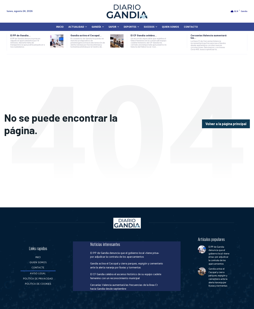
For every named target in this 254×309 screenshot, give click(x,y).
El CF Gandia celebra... (144, 35)
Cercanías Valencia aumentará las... (209, 36)
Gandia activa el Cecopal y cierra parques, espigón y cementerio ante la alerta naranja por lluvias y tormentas (126, 265)
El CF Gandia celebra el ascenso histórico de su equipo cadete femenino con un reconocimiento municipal (125, 276)
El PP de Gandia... (20, 35)
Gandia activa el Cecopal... (86, 35)
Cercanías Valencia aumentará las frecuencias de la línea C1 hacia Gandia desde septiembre (124, 287)
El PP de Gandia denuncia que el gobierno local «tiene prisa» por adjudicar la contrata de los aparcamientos (124, 255)
